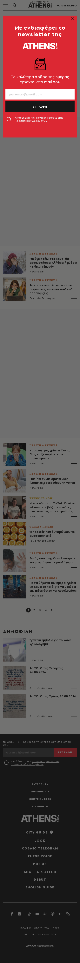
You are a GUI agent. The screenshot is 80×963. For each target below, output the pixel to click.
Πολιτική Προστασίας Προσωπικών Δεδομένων (39, 119)
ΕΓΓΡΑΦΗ (40, 106)
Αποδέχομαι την (39, 119)
